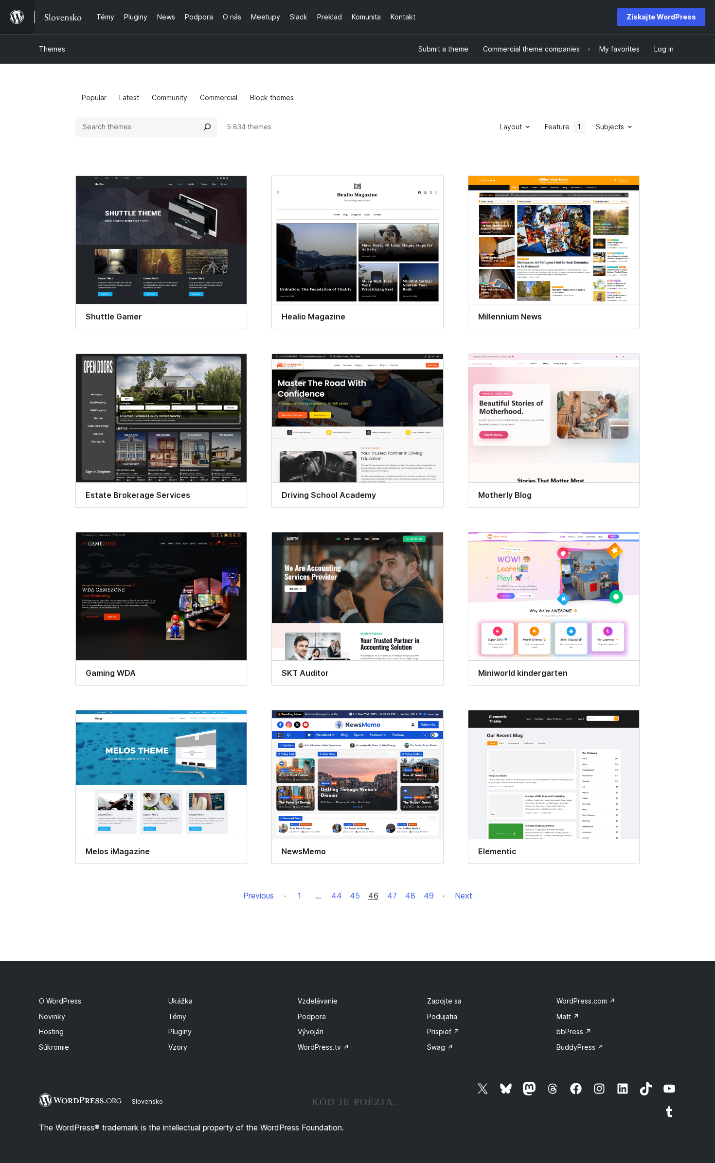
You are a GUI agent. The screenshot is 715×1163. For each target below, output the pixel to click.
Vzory (177, 1047)
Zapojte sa (444, 1001)
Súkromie (54, 1047)
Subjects (610, 127)
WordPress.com (585, 1001)
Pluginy (180, 1031)
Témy (177, 1016)
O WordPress (60, 1001)
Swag (440, 1047)
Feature (563, 127)
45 (355, 895)
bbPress (573, 1031)
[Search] (207, 127)
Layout (511, 127)
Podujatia (442, 1016)
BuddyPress (580, 1047)
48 (410, 895)
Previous (258, 895)
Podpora (312, 1016)
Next (463, 895)
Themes (52, 49)
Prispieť (443, 1031)
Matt (567, 1016)
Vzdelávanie (318, 1001)
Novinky (52, 1016)
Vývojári (310, 1031)
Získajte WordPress (661, 17)
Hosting (51, 1031)
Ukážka (180, 1001)
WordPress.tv (323, 1047)
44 (336, 895)
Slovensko (147, 1101)
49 (429, 895)
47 (392, 895)
